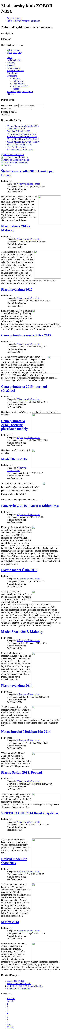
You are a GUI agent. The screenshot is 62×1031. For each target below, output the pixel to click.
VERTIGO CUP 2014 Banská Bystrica (29, 813)
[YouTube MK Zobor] (14, 157)
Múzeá (16, 89)
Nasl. (9, 1024)
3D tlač (10, 94)
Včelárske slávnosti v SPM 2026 (22, 136)
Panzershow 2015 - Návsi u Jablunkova (30, 506)
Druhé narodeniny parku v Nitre (21, 134)
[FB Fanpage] (12, 154)
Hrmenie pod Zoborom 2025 (20, 149)
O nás (9, 57)
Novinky (11, 62)
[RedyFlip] (15, 159)
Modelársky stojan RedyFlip (20, 91)
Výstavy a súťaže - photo (28, 184)
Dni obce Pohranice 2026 (18, 131)
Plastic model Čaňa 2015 (19, 570)
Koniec (10, 1027)
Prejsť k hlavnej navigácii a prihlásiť (23, 21)
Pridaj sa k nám (14, 60)
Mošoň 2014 (10, 922)
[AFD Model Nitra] (14, 162)
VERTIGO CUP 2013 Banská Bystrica (25, 986)
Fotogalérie (12, 76)
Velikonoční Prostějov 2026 (19, 144)
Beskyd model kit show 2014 (14, 861)
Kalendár (11, 65)
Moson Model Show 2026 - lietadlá (23, 139)
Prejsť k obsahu (14, 18)
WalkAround (19, 83)
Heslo (4, 108)
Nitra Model (12, 73)
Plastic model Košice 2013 (19, 983)
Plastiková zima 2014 (16, 685)
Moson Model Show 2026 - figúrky (23, 141)
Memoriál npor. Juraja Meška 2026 (23, 126)
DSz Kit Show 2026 (16, 147)
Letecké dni (18, 81)
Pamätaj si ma (7, 112)
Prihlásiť (5, 115)
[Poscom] (6, 165)
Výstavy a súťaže (21, 86)
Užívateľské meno (9, 105)
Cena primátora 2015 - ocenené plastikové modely (14, 425)
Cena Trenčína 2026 (16, 128)
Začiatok (11, 998)
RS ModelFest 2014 (16, 981)
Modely (16, 78)
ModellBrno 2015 (14, 459)
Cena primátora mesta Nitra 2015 (26, 335)
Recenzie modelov (15, 70)
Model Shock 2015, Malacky (22, 632)
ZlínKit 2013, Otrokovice (18, 988)
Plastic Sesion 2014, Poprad (21, 772)
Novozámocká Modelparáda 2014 (26, 731)
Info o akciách (13, 68)
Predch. (10, 1001)
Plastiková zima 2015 (16, 289)
